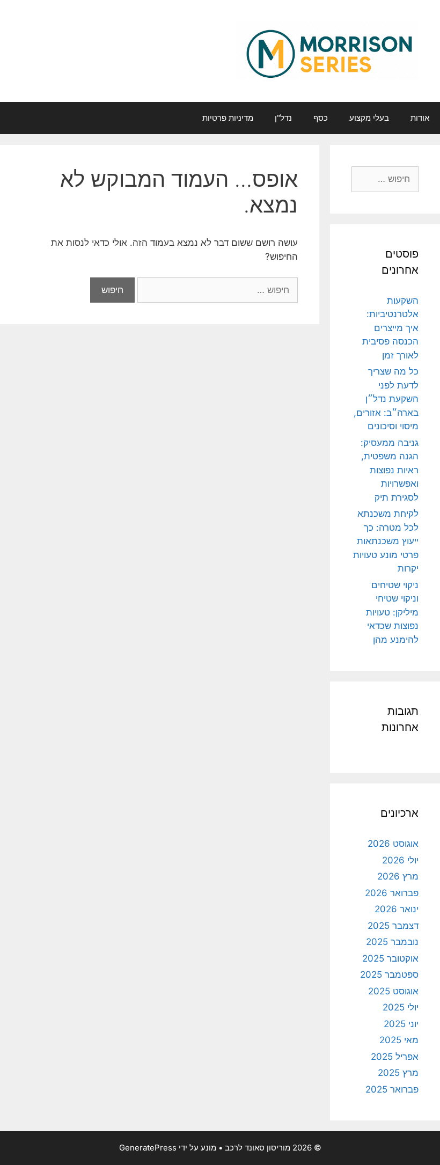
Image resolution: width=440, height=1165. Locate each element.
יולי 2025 (401, 1007)
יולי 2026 (400, 860)
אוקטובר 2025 (390, 958)
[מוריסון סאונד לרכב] (328, 50)
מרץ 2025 (398, 1072)
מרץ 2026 (398, 876)
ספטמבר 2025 (389, 974)
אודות (419, 118)
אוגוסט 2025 (393, 991)
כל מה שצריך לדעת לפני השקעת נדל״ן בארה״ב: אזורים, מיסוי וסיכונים (386, 398)
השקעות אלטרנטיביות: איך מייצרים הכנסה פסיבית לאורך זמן (390, 328)
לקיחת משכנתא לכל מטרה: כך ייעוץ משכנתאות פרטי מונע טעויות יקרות (386, 541)
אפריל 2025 (395, 1056)
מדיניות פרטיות (227, 118)
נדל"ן (283, 118)
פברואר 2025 (392, 1089)
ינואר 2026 (397, 909)
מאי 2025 (399, 1040)
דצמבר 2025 (393, 925)
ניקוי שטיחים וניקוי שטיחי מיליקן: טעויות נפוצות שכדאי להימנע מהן (392, 612)
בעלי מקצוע (369, 118)
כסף (320, 118)
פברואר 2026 (392, 893)
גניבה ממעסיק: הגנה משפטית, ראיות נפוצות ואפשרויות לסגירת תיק (390, 470)
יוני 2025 (401, 1024)
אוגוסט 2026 (393, 843)
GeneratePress (148, 1147)
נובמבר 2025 (392, 941)
